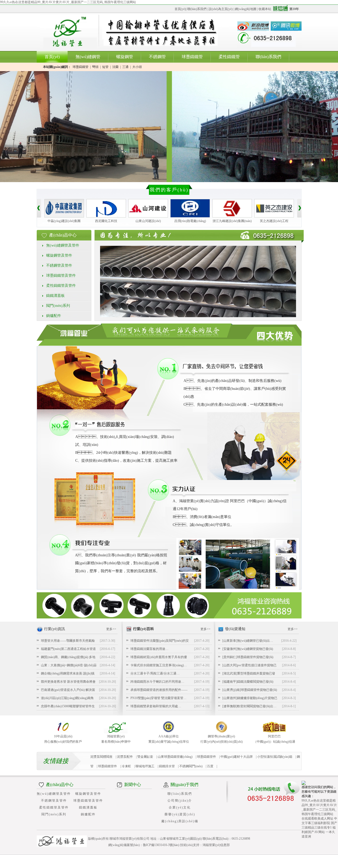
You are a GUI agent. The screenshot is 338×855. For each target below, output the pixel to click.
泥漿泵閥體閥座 (101, 757)
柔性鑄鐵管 (229, 56)
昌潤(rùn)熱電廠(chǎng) (190, 221)
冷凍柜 (126, 766)
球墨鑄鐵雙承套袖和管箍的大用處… (155, 706)
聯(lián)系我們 (196, 9)
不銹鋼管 (157, 56)
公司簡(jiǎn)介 (179, 800)
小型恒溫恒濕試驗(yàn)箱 (274, 757)
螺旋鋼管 (124, 56)
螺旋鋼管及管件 (59, 255)
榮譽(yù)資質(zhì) (180, 814)
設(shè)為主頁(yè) (221, 9)
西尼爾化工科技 (106, 221)
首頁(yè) (180, 9)
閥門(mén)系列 (58, 306)
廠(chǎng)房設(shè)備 (179, 821)
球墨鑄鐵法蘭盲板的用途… (149, 649)
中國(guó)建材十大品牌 (236, 757)
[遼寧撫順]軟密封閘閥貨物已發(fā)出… (249, 706)
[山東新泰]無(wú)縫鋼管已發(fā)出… (247, 641)
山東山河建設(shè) (148, 221)
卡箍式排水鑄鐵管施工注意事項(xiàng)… (158, 665)
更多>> (111, 629)
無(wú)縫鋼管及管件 (62, 245)
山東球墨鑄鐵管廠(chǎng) (175, 757)
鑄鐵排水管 (167, 766)
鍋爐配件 (53, 316)
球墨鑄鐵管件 (107, 766)
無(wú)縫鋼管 (88, 56)
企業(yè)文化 (180, 807)
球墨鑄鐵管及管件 (61, 276)
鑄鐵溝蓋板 (55, 296)
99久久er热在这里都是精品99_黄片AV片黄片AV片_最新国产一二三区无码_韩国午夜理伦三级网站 (68, 2)
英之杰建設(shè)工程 (274, 221)
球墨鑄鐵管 (192, 56)
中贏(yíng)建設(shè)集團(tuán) (64, 221)
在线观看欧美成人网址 (317, 818)
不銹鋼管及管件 (59, 265)
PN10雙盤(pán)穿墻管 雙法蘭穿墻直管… (158, 698)
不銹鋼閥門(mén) (191, 766)
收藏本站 (265, 9)
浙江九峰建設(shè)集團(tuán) (232, 221)
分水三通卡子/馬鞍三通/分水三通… (155, 673)
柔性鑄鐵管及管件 (61, 286)
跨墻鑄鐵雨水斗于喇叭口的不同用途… (157, 681)
